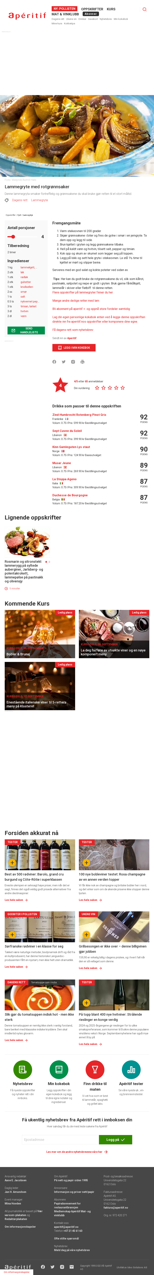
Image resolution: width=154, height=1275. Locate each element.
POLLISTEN (66, 8)
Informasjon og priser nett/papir (74, 1191)
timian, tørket (28, 306)
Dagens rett (58, 19)
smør (24, 291)
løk (22, 272)
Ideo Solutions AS (137, 1267)
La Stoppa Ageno (64, 479)
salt (23, 296)
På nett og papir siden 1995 (71, 1180)
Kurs (111, 9)
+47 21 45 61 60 (72, 1230)
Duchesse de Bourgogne (70, 495)
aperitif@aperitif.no (66, 1226)
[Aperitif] (27, 16)
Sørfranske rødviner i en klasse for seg (34, 946)
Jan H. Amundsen (15, 1191)
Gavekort (93, 19)
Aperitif (71, 338)
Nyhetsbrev (106, 19)
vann (23, 316)
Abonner (91, 13)
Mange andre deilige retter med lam (75, 300)
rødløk (24, 277)
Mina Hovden (13, 1203)
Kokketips (69, 23)
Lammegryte (39, 200)
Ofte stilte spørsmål (66, 1238)
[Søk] (144, 9)
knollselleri (27, 286)
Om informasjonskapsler (20, 1226)
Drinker (82, 19)
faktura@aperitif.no (116, 1207)
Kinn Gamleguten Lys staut (71, 447)
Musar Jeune (61, 463)
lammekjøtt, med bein (34, 267)
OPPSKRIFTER (92, 9)
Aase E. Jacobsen (15, 1180)
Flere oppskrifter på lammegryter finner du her (82, 292)
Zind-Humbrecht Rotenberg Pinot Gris (79, 415)
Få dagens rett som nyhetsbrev (72, 330)
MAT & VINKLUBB (65, 14)
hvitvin (24, 311)
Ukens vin (71, 19)
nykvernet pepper (31, 301)
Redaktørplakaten (16, 1219)
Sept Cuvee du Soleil (67, 431)
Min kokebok (121, 19)
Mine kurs (57, 23)
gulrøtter (26, 282)
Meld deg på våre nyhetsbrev (72, 1250)
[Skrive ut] (82, 362)
